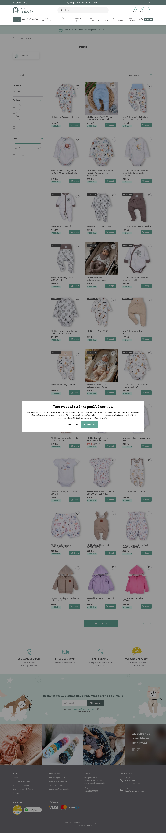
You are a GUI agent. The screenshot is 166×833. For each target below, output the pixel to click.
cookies (114, 412)
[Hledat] (60, 10)
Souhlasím (89, 424)
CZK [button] (150, 3)
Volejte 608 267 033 (77, 3)
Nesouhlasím (73, 424)
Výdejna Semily (21, 3)
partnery (52, 415)
